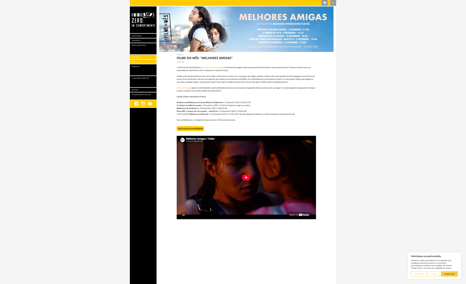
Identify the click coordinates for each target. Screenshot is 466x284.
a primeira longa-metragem (213, 67)
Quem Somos (137, 36)
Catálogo (135, 66)
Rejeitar (434, 274)
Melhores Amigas (183, 88)
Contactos (136, 40)
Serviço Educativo (139, 45)
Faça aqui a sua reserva (190, 128)
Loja (133, 62)
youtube (150, 103)
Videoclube (136, 57)
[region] (434, 265)
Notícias (180, 55)
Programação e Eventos (141, 94)
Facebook (136, 103)
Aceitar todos (449, 274)
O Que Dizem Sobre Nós (140, 78)
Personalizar (419, 274)
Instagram (143, 103)
